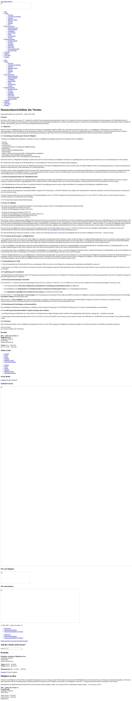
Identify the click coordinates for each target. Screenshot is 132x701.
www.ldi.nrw (54, 229)
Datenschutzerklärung (10, 630)
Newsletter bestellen (10, 362)
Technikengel (12, 36)
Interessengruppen (9, 39)
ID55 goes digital (9, 26)
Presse (6, 355)
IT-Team (10, 42)
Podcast (10, 37)
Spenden (10, 23)
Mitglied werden (12, 20)
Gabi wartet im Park (13, 49)
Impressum (7, 628)
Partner (6, 357)
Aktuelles (7, 52)
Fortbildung (11, 31)
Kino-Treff (11, 47)
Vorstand (10, 18)
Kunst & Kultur (12, 50)
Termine (6, 54)
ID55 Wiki (7, 55)
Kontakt (6, 57)
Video (9, 34)
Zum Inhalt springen (6, 1)
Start (5, 11)
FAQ (9, 24)
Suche (2, 648)
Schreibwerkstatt (12, 41)
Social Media (11, 33)
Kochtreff (10, 44)
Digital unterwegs (13, 28)
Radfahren (11, 45)
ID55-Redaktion (12, 29)
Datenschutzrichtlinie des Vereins (13, 631)
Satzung (10, 21)
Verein (6, 13)
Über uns (10, 15)
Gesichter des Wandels (14, 16)
